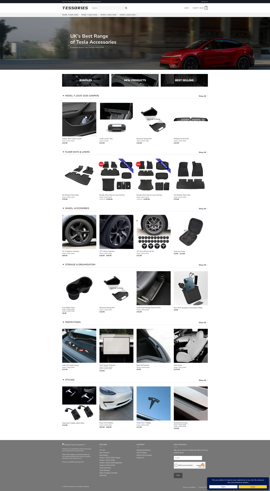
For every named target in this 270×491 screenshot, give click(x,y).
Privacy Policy (203, 487)
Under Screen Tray (106, 140)
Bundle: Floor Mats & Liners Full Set (112, 196)
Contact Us (140, 458)
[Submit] (126, 8)
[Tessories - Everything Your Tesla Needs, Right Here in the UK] (75, 8)
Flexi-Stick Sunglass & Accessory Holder (188, 308)
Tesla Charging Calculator (108, 473)
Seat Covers (180, 366)
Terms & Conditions (189, 487)
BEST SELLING (184, 80)
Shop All (202, 96)
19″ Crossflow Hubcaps (70, 252)
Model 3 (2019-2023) (128, 15)
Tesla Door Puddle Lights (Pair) (73, 423)
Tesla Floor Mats (105, 468)
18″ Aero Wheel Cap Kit (145, 252)
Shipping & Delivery (144, 450)
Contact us (204, 2)
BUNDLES (85, 80)
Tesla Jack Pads (179, 252)
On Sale (102, 450)
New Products (104, 453)
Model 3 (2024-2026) (108, 15)
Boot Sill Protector (143, 366)
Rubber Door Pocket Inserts (72, 140)
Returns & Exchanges (144, 455)
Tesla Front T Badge (144, 424)
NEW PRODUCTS (135, 80)
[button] (200, 8)
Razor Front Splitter (106, 424)
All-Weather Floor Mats (70, 196)
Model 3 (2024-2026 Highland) (110, 463)
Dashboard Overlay (181, 424)
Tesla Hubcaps (104, 470)
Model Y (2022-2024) (89, 15)
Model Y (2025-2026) (70, 15)
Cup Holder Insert (68, 309)
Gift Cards (103, 475)
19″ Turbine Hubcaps (107, 252)
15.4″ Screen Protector (107, 367)
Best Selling (103, 455)
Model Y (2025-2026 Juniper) (109, 458)
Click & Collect (142, 453)
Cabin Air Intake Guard (70, 366)
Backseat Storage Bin (144, 140)
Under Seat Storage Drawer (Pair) (149, 309)
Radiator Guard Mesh (181, 140)
